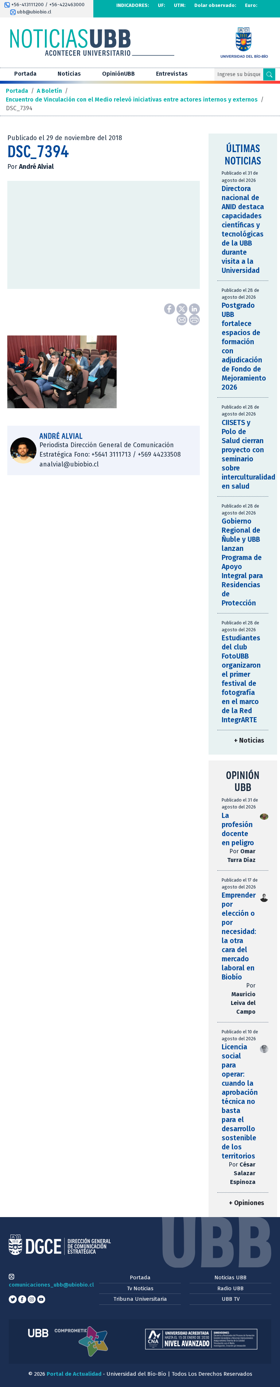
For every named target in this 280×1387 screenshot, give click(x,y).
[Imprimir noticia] (194, 319)
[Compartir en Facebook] (170, 308)
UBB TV (231, 1299)
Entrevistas (172, 73)
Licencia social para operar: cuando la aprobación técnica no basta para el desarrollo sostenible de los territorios (240, 1101)
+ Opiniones (246, 1203)
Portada (25, 73)
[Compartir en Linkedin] (194, 308)
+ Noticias (249, 740)
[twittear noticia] (182, 308)
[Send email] (182, 319)
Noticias (69, 73)
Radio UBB (230, 1288)
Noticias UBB (230, 1277)
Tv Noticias (140, 1288)
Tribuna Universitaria (140, 1299)
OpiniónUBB (118, 73)
